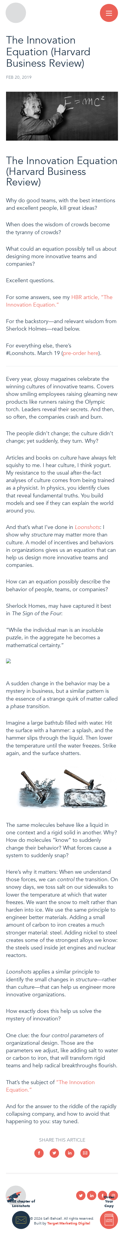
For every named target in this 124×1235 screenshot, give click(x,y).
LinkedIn (69, 1153)
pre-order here (80, 353)
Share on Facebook (39, 1153)
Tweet (54, 1153)
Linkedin (91, 1195)
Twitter (80, 1195)
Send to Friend (85, 1153)
